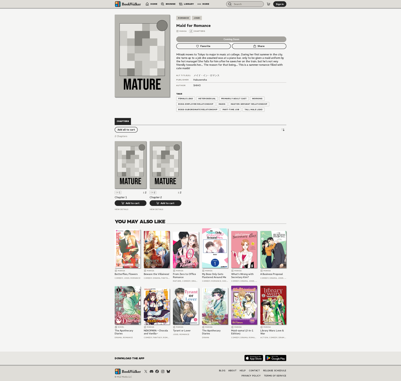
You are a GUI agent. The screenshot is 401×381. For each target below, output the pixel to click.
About (232, 371)
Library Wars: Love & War (272, 332)
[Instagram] (163, 371)
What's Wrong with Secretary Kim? (242, 276)
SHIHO (197, 85)
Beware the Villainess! (156, 274)
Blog (222, 371)
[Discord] (151, 371)
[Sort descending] (282, 129)
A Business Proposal (271, 274)
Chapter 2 (156, 197)
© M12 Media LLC (123, 377)
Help (243, 371)
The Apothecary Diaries (124, 332)
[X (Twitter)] (146, 371)
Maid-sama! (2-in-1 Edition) (242, 332)
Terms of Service (275, 376)
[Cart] (268, 4)
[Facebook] (157, 371)
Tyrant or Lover (182, 330)
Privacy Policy (251, 376)
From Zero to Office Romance (184, 276)
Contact (254, 371)
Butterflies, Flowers (126, 274)
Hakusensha (200, 79)
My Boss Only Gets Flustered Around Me (214, 276)
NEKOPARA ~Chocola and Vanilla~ (156, 332)
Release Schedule (274, 371)
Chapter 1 (121, 197)
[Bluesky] (168, 371)
